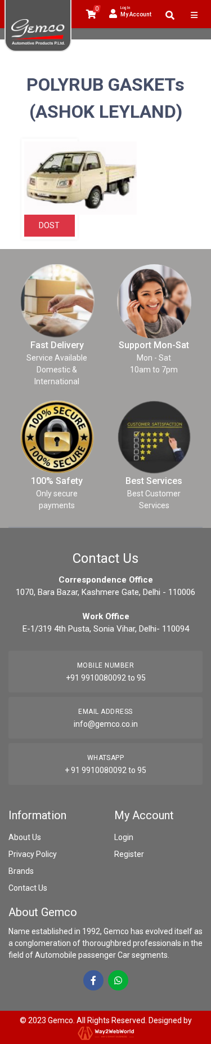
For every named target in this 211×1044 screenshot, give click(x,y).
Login (123, 837)
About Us (24, 837)
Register (129, 854)
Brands (21, 871)
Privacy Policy (32, 854)
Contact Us (27, 887)
